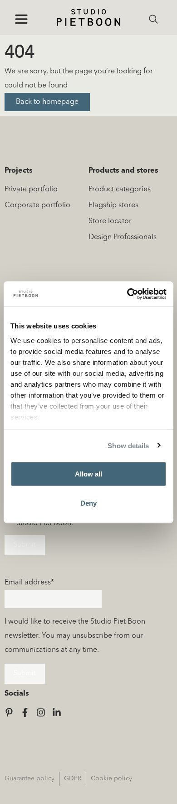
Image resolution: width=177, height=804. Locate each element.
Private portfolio (31, 189)
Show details (128, 445)
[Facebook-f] (25, 712)
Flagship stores (113, 205)
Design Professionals (122, 237)
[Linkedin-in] (56, 712)
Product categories (119, 189)
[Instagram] (40, 712)
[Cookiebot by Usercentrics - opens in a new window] (127, 294)
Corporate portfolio (37, 205)
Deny (88, 503)
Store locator (110, 221)
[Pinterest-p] (9, 712)
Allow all (88, 474)
